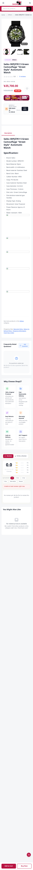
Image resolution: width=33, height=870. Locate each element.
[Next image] (26, 33)
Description (8, 133)
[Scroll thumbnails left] (4, 51)
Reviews (9, 456)
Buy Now (24, 866)
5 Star (17, 478)
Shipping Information (19, 331)
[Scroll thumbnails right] (28, 51)
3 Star (5, 481)
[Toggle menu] (3, 3)
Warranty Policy (18, 329)
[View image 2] (13, 52)
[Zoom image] (26, 24)
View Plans (24, 108)
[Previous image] (6, 33)
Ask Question (25, 345)
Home (3, 15)
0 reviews (22, 77)
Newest (21, 481)
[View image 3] (20, 52)
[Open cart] (30, 3)
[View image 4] (26, 52)
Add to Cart (9, 866)
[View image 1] (7, 52)
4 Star (23, 478)
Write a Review (21, 456)
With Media (13, 481)
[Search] (29, 9)
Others (10, 15)
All (12, 478)
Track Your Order (9, 333)
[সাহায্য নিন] (29, 855)
